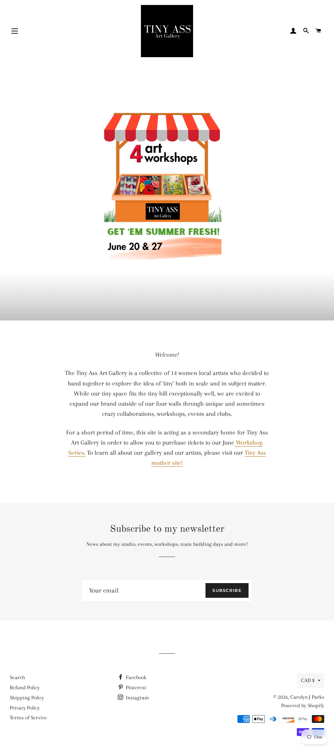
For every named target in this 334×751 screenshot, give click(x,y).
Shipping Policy (27, 697)
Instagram (137, 697)
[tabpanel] (167, 191)
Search (17, 677)
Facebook (135, 677)
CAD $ (308, 680)
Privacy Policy (25, 708)
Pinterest (135, 687)
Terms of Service (28, 717)
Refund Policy (25, 687)
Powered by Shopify (302, 705)
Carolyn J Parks (307, 697)
